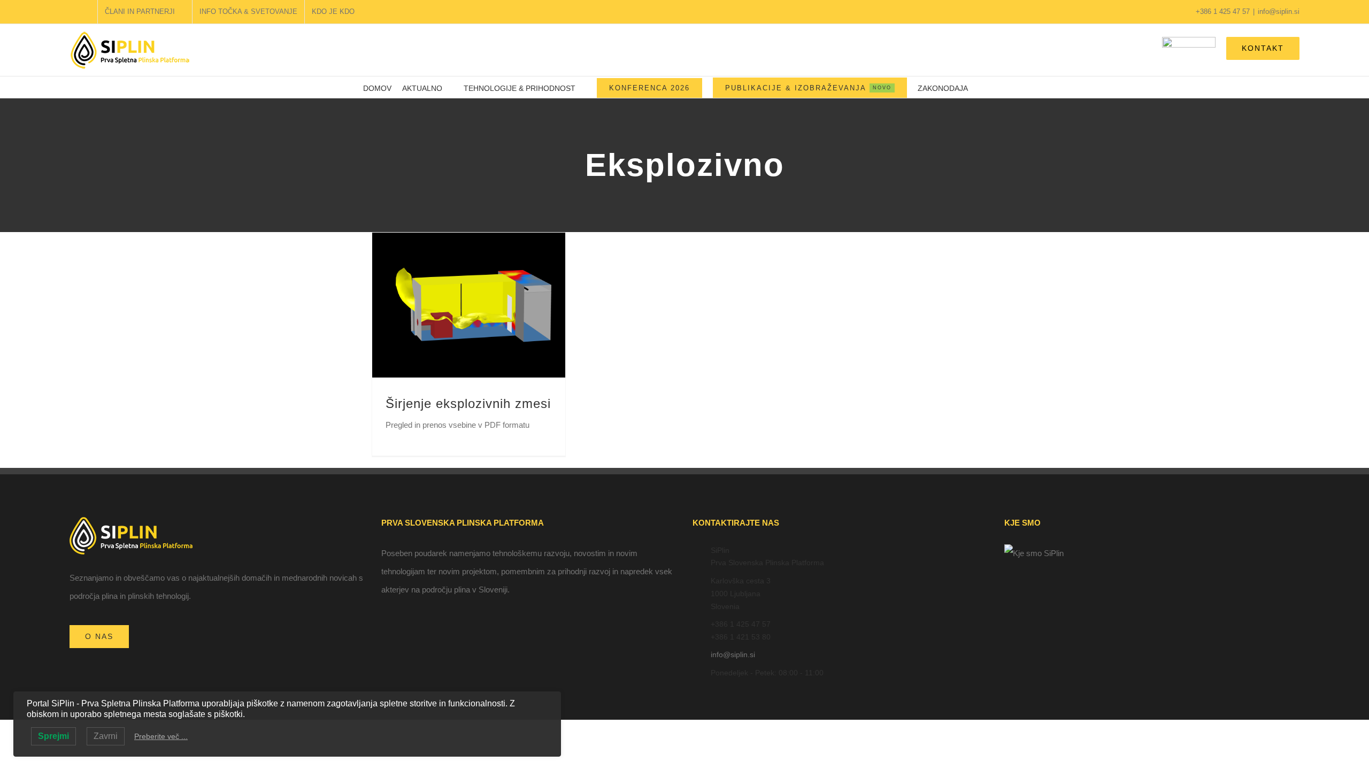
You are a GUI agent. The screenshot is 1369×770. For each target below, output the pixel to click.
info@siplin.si (1278, 11)
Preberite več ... (161, 736)
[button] (992, 87)
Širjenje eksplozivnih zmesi (468, 403)
